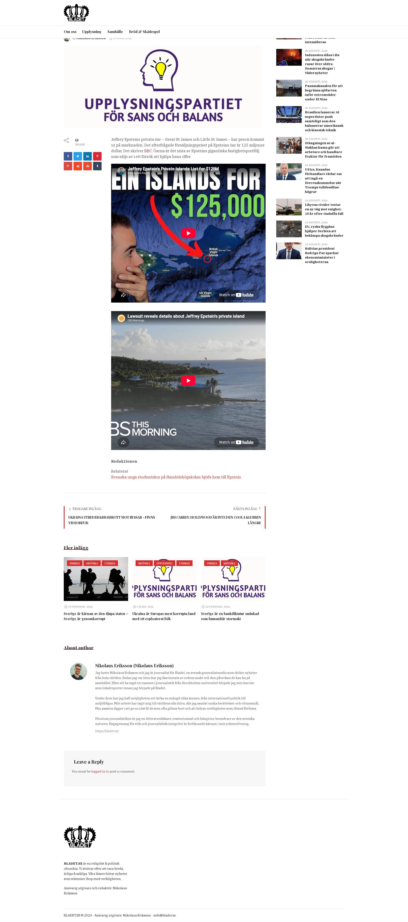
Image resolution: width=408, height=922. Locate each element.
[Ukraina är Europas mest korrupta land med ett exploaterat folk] (164, 579)
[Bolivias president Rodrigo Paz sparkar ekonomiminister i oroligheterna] (289, 250)
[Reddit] (78, 166)
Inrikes (75, 563)
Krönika (92, 563)
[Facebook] (68, 156)
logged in (98, 771)
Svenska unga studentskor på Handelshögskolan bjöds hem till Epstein (176, 477)
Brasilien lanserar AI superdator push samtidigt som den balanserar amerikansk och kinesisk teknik (324, 121)
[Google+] (68, 166)
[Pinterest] (97, 156)
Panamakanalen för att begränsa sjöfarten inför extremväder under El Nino (324, 92)
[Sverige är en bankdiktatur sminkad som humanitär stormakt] (233, 579)
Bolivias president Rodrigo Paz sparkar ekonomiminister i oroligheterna (322, 255)
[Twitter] (78, 156)
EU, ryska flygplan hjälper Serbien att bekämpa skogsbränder (324, 231)
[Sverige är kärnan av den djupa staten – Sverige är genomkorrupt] (96, 579)
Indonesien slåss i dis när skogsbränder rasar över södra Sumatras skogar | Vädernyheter (322, 64)
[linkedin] (87, 156)
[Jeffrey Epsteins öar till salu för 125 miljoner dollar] (163, 86)
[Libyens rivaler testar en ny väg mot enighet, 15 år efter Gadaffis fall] (289, 207)
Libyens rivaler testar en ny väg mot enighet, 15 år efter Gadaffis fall (324, 209)
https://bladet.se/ (107, 731)
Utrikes (110, 563)
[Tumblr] (97, 166)
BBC (148, 150)
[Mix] (87, 166)
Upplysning (165, 563)
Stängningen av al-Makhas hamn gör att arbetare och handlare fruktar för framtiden (323, 149)
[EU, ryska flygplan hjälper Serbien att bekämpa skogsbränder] (289, 228)
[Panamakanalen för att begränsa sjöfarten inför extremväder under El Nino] (289, 88)
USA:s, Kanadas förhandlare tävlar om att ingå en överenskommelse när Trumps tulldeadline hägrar (323, 180)
